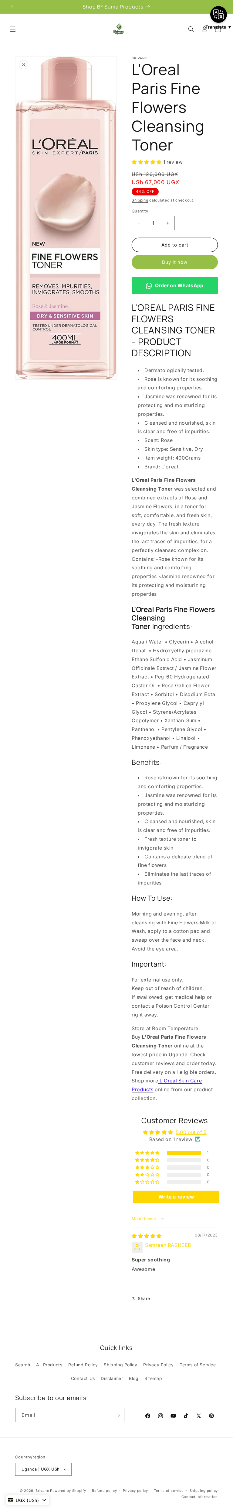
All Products (49, 1364)
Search (22, 1364)
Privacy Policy (158, 1364)
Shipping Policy (120, 1364)
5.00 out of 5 (191, 1132)
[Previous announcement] (12, 6)
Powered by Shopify (68, 1491)
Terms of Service (198, 1364)
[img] (147, 1236)
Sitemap (153, 1378)
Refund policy (104, 1491)
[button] (12, 29)
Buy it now (174, 262)
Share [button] (144, 1298)
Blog (133, 1378)
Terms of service (169, 1491)
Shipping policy (204, 1491)
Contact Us (83, 1378)
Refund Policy (83, 1364)
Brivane (42, 1491)
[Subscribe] (117, 1415)
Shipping (140, 200)
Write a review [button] (176, 1197)
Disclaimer (112, 1378)
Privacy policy (135, 1491)
